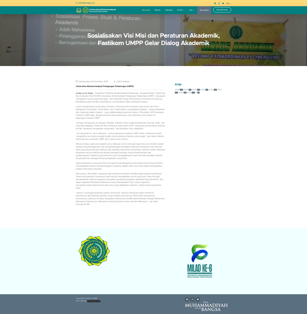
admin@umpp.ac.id (86, 3)
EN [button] (227, 4)
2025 (187, 90)
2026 (178, 90)
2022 (212, 90)
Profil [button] (179, 10)
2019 (190, 92)
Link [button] (190, 10)
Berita (157, 10)
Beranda (146, 10)
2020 (182, 92)
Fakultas (169, 10)
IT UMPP (94, 298)
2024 (195, 90)
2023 (204, 90)
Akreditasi (204, 10)
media (89, 185)
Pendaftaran (222, 10)
